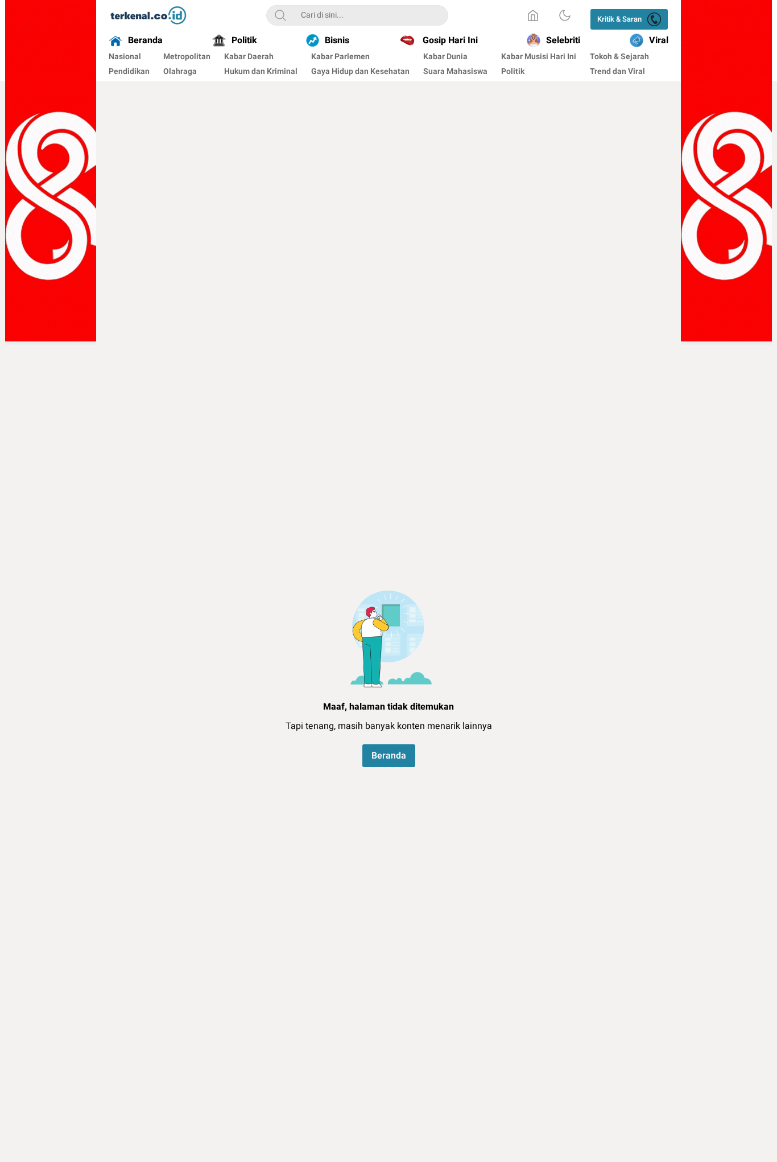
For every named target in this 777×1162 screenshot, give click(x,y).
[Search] (280, 15)
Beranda (388, 756)
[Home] (533, 15)
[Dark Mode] (565, 15)
